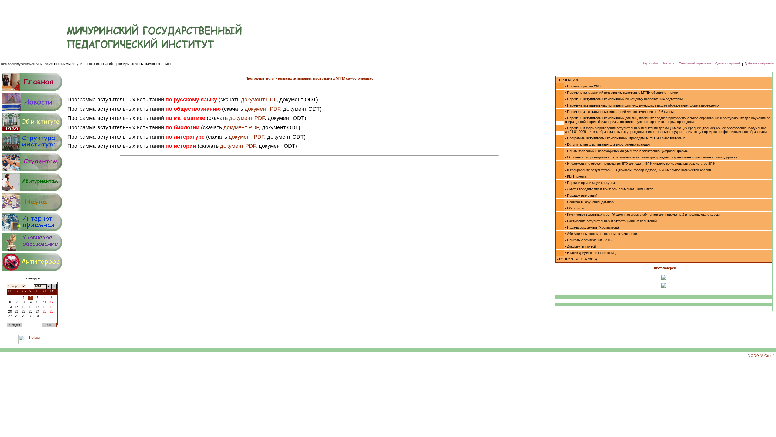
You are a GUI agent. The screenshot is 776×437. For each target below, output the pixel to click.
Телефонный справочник (695, 63)
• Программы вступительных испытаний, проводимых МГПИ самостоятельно (625, 138)
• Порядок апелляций (581, 195)
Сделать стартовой (727, 63)
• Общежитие (575, 208)
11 (44, 302)
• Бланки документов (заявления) (591, 253)
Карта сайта (650, 63)
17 (37, 307)
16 (30, 307)
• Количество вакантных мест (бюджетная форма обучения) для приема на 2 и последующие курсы (642, 214)
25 (44, 311)
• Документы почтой (580, 246)
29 (23, 316)
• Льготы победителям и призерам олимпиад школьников (609, 189)
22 (23, 311)
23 (30, 311)
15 (23, 307)
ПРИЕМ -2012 (42, 64)
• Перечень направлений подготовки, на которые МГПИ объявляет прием (621, 92)
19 (51, 307)
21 (16, 311)
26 (51, 311)
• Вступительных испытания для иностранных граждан (607, 144)
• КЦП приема (575, 176)
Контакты (668, 63)
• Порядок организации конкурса (590, 183)
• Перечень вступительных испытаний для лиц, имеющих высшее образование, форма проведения (642, 105)
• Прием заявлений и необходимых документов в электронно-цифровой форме (626, 151)
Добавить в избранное (759, 63)
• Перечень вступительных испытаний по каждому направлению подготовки (624, 99)
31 (37, 316)
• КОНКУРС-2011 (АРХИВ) (577, 259)
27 (10, 316)
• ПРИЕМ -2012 (568, 80)
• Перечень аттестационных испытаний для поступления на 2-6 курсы (619, 111)
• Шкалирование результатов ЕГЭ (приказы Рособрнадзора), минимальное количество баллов (638, 170)
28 (16, 316)
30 (30, 316)
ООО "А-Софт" (762, 355)
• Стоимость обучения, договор (589, 202)
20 (10, 311)
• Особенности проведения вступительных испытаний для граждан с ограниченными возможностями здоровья (651, 157)
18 (44, 307)
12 (51, 302)
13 (10, 307)
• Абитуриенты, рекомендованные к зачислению (602, 233)
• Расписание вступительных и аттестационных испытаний (611, 221)
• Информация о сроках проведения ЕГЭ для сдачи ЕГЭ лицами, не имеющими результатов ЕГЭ (640, 163)
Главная (6, 64)
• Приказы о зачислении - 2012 (588, 240)
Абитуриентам (22, 64)
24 (37, 311)
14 (16, 307)
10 (37, 302)
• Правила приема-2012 (583, 86)
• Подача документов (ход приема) (592, 227)
